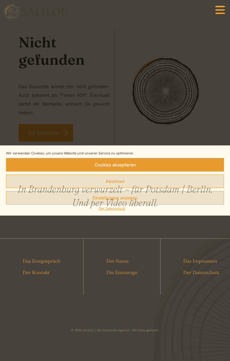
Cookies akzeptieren (115, 165)
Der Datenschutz (112, 208)
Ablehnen (115, 181)
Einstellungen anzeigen (115, 198)
